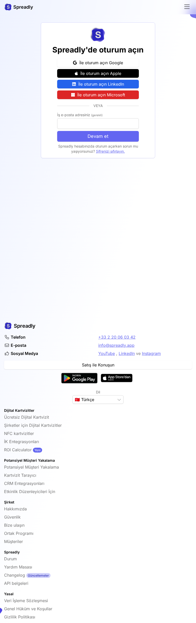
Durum (10, 558)
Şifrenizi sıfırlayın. (110, 151)
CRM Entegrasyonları (24, 483)
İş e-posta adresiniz (80, 115)
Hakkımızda (15, 508)
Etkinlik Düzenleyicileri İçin (29, 491)
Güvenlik (12, 517)
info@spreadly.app (116, 345)
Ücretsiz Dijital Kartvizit (26, 417)
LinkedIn (127, 353)
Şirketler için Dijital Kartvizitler (33, 425)
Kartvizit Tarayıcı (20, 475)
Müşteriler (13, 541)
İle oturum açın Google (100, 62)
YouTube (106, 353)
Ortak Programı (18, 533)
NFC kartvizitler (19, 433)
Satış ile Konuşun (98, 364)
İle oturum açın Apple (99, 73)
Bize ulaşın (14, 525)
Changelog (14, 575)
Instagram (151, 353)
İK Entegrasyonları (21, 441)
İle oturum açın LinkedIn (100, 84)
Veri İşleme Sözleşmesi (26, 600)
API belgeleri (16, 583)
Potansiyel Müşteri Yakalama (31, 467)
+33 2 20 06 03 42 (117, 337)
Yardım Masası (18, 566)
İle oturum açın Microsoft (100, 94)
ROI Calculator (18, 449)
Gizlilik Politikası (19, 616)
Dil (98, 392)
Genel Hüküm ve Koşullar (28, 608)
